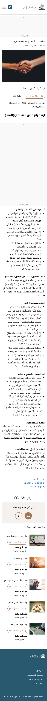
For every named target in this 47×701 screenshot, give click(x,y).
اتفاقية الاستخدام (35, 679)
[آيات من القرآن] (34, 7)
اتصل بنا (39, 684)
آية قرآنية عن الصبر (37, 486)
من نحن (39, 670)
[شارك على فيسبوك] (16, 498)
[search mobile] (10, 7)
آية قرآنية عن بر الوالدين (34, 483)
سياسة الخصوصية (35, 675)
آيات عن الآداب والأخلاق (34, 96)
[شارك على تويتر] (23, 498)
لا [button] (18, 516)
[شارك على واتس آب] (29, 498)
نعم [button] (28, 516)
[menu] (4, 7)
